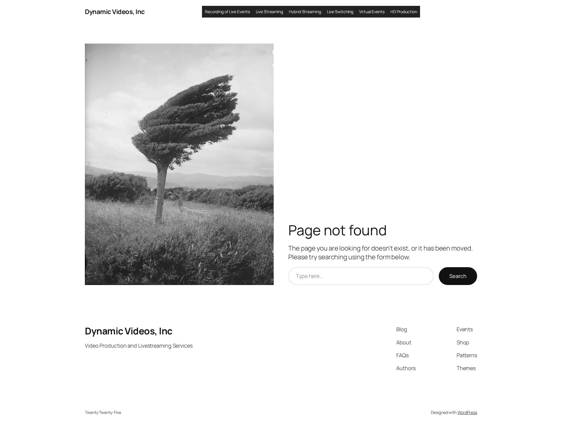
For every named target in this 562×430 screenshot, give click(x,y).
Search (458, 275)
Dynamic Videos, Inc (115, 11)
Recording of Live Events (227, 11)
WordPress (467, 412)
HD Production (403, 11)
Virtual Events (372, 11)
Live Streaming (269, 11)
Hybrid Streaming (305, 11)
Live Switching (340, 11)
